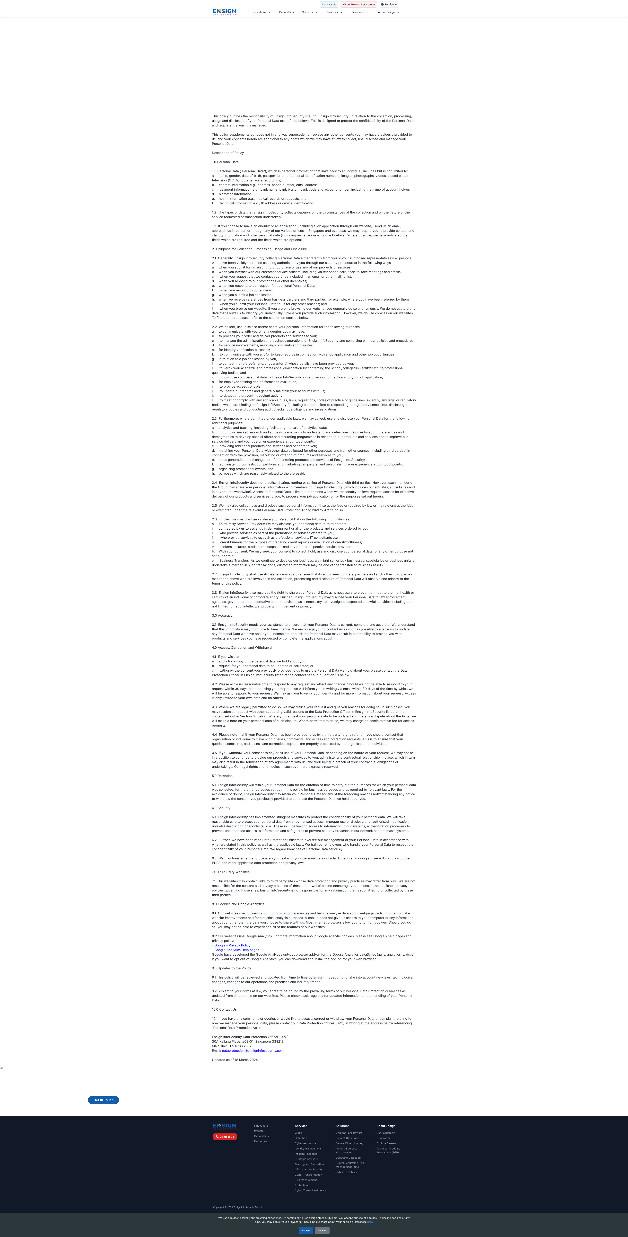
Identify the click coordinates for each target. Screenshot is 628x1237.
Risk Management (306, 1180)
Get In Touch (103, 1100)
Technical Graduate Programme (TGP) (388, 1150)
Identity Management (308, 1148)
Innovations (261, 1125)
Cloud (298, 1132)
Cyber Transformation (308, 1174)
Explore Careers (386, 1143)
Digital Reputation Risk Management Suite (350, 1164)
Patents (258, 1130)
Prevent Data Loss (347, 1138)
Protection (301, 1185)
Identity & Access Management (346, 1150)
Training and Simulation (309, 1164)
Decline (322, 1230)
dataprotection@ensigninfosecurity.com (253, 1051)
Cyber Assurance (305, 1143)
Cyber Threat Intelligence (310, 1190)
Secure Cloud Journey (349, 1143)
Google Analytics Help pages (236, 950)
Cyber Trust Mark (346, 1172)
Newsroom (383, 1138)
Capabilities (261, 1136)
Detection (301, 1138)
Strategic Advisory (306, 1159)
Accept (306, 1230)
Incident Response (306, 1153)
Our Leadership (385, 1132)
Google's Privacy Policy (232, 945)
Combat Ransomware (349, 1132)
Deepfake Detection (348, 1157)
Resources (260, 1141)
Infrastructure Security (309, 1169)
